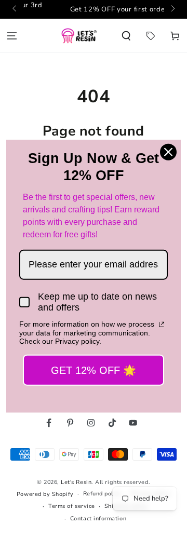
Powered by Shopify (45, 494)
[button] (126, 36)
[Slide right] (172, 9)
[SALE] (150, 36)
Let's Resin (76, 482)
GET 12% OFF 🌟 (93, 370)
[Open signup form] (107, 9)
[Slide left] (15, 9)
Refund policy (102, 493)
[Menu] (12, 36)
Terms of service (71, 506)
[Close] (168, 151)
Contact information (98, 518)
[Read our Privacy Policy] (161, 324)
